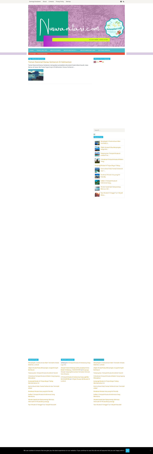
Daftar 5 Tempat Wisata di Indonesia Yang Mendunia (107, 395)
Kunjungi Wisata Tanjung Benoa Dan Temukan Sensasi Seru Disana (75, 372)
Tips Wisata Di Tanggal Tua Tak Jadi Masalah (42, 405)
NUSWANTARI (99, 360)
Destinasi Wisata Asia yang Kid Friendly (40, 391)
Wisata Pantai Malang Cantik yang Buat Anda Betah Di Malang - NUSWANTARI (75, 369)
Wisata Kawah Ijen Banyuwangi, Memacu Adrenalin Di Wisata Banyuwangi (41, 400)
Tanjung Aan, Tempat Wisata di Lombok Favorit (43, 373)
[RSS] (123, 1)
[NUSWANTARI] (76, 26)
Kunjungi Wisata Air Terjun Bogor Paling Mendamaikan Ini (106, 382)
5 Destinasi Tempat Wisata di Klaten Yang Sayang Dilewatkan (109, 377)
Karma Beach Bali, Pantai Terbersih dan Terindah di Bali (109, 387)
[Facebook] (121, 1)
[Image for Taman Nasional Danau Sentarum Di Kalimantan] (35, 75)
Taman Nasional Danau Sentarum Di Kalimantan (50, 62)
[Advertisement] (109, 95)
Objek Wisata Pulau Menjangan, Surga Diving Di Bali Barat (109, 369)
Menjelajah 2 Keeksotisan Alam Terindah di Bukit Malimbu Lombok (109, 364)
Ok (127, 450)
